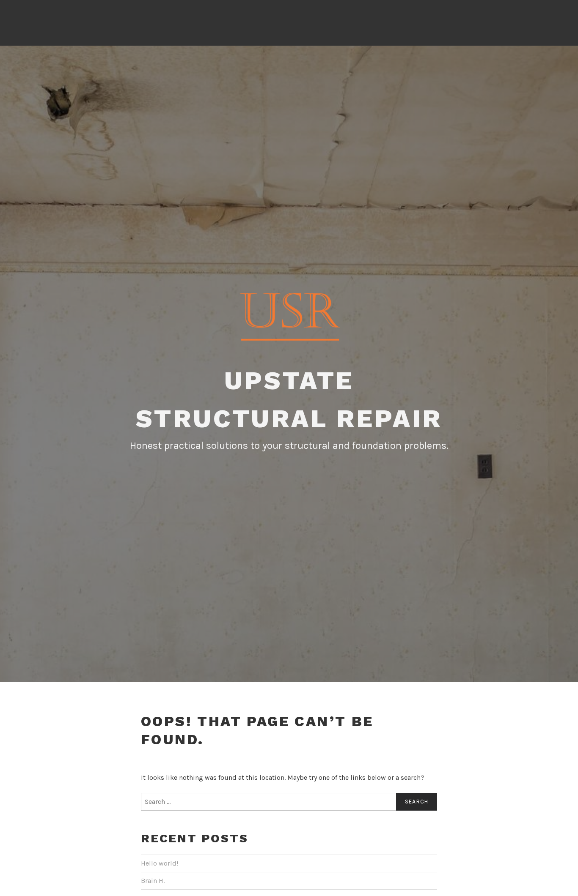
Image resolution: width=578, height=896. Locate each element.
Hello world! (159, 863)
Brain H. (153, 881)
